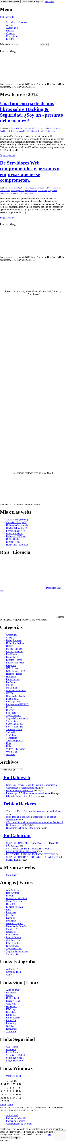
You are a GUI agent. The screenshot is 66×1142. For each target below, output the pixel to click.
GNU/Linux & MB (15, 671)
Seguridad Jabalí (14, 948)
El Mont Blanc (13, 542)
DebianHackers (13, 539)
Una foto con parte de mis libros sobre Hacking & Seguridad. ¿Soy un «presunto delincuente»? (31, 112)
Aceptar (16, 1137)
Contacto (10, 33)
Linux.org (11, 1023)
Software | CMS (16, 193)
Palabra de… (12, 698)
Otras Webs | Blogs (15, 696)
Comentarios (12, 36)
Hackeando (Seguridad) (17, 544)
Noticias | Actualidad (16, 690)
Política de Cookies (15, 1121)
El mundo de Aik (14, 906)
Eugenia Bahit (13, 1001)
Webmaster (28, 193)
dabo (42, 128)
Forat (8, 909)
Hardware (11, 676)
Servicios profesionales (17, 22)
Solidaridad (11, 732)
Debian (9, 646)
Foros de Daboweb (15, 530)
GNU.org (11, 1003)
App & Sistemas (14, 890)
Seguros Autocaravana (17, 951)
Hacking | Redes (7, 131)
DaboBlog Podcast (15, 643)
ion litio (10, 915)
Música (9, 685)
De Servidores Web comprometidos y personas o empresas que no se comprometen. (29, 171)
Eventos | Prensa (14, 660)
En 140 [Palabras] (14, 651)
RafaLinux (11, 1028)
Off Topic (11, 693)
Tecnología (11, 737)
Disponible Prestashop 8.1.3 (19, 790)
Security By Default (15, 1055)
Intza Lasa (11, 912)
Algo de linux (12, 989)
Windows (10, 754)
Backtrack (11, 992)
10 (14, 1091)
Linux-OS (11, 1020)
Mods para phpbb (14, 923)
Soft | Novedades (14, 726)
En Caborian (17, 835)
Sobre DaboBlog (14, 724)
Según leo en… (13, 715)
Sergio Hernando (14, 1060)
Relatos (9, 707)
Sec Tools (11, 712)
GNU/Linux (5, 190)
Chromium (11, 634)
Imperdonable (20, 131)
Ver (49, 1134)
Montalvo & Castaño (16, 926)
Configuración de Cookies (19, 1123)
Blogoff (10, 895)
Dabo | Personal (53, 128)
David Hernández (14, 533)
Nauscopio (11, 931)
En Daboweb (16, 777)
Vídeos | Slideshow (15, 749)
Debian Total (12, 998)
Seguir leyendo (7, 155)
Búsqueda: (5, 44)
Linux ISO (11, 1015)
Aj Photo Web (13, 969)
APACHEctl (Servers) (17, 519)
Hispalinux (11, 1006)
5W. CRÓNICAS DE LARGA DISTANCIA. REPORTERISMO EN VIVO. (28, 850)
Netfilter (10, 1026)
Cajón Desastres (14, 901)
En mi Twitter (12, 657)
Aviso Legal (12, 1115)
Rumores (10, 710)
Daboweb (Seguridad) (17, 525)
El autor (10, 39)
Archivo (10, 25)
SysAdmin (11, 735)
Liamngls (10, 918)
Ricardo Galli (12, 945)
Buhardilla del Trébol (16, 898)
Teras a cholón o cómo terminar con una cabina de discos (33, 811)
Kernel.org (11, 1012)
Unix (8, 743)
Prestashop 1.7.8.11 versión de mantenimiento (28, 793)
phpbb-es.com (13, 940)
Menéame (11, 920)
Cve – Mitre (12, 1046)
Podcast (10, 30)
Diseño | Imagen (14, 648)
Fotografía (11, 665)
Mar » (10, 1104)
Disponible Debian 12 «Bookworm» (24, 828)
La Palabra (11, 682)
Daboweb (11, 1049)
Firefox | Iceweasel (15, 662)
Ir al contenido (7, 17)
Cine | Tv (10, 637)
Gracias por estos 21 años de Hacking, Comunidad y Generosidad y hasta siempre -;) (31, 786)
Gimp (9, 974)
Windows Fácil (13, 1075)
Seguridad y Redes (15, 1057)
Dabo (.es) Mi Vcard (16, 536)
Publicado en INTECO (17, 704)
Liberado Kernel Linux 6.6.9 (20, 796)
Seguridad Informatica (47, 131)
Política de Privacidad (16, 1118)
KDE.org (10, 1009)
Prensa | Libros (13, 701)
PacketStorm (12, 1052)
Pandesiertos (12, 934)
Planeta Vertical (13, 943)
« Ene (3, 1104)
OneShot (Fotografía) (16, 528)
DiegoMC (11, 904)
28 (5, 1101)
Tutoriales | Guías (14, 740)
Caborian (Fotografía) (16, 522)
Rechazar (5, 1137)
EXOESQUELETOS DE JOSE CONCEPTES (29, 854)
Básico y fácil (12, 893)
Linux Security (13, 1017)
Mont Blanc (12, 875)
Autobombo (12, 27)
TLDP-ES (11, 1031)
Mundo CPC (12, 929)
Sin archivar (12, 721)
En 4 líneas (11, 654)
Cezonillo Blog (13, 972)
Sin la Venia (12, 954)
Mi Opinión (32, 131)
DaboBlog (50, 1)
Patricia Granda (13, 937)
